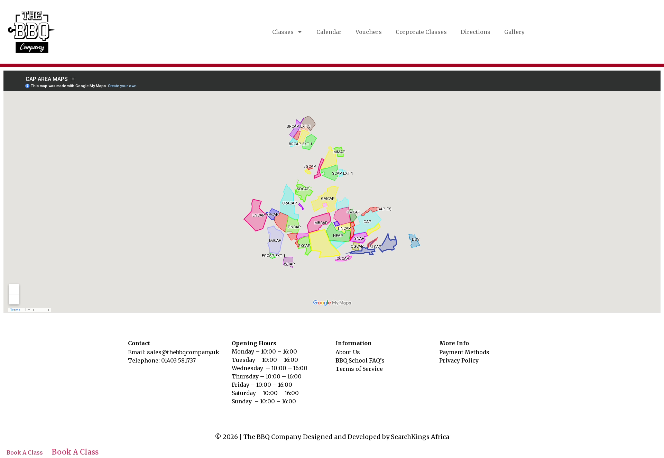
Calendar (329, 31)
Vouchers (369, 31)
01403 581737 (178, 360)
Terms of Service (359, 368)
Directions (475, 31)
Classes (283, 31)
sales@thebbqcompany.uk (183, 352)
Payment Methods (464, 352)
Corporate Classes (421, 31)
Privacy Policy (459, 360)
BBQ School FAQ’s (360, 360)
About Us (347, 352)
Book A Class (25, 452)
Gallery (514, 31)
